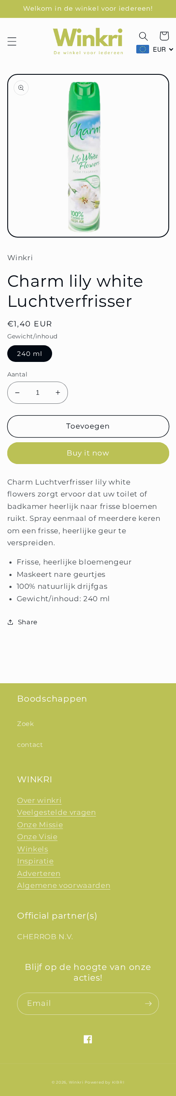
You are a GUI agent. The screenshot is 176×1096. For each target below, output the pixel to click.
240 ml (30, 354)
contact (30, 744)
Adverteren (39, 873)
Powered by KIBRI (104, 1082)
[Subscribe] (148, 1004)
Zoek (25, 724)
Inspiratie (35, 861)
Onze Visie (37, 836)
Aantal (17, 374)
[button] (11, 41)
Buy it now (88, 453)
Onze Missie (40, 824)
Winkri (76, 1082)
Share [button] (28, 622)
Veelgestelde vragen (56, 812)
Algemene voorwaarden (63, 885)
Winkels (32, 849)
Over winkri (39, 800)
